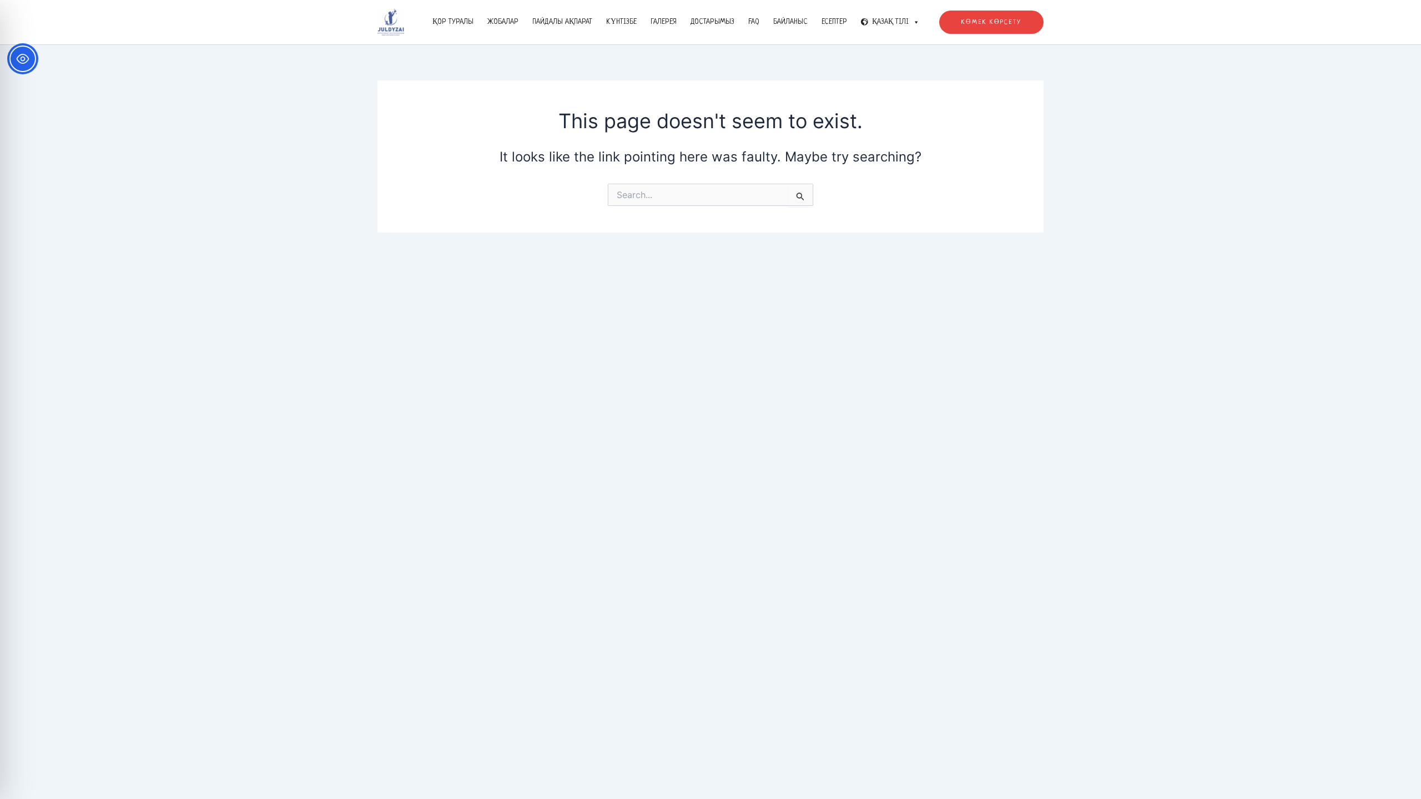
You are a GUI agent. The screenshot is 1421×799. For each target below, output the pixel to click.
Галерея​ (664, 22)
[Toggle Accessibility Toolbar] (22, 58)
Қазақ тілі (890, 22)
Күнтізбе (621, 22)
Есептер (834, 22)
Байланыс (790, 22)
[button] (991, 22)
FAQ (753, 22)
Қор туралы (452, 22)
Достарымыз (712, 22)
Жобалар (502, 22)
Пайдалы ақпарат (562, 22)
